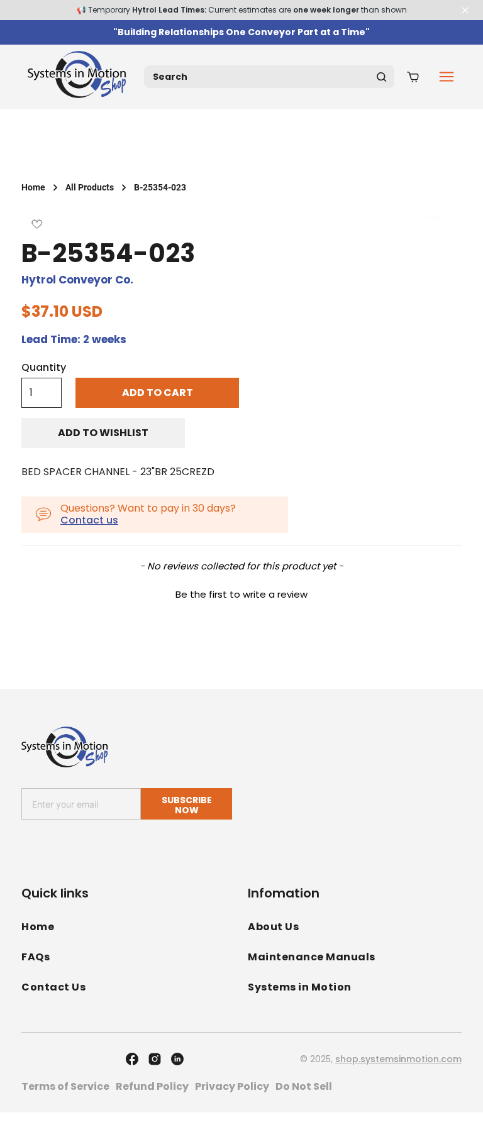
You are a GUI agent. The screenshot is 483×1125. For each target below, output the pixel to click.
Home (33, 187)
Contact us (89, 520)
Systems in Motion (300, 987)
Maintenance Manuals (311, 957)
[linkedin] (177, 1059)
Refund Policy (152, 1086)
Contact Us (53, 987)
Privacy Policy (232, 1086)
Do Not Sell (303, 1086)
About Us (273, 926)
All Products (89, 187)
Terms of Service (65, 1086)
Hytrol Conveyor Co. (77, 279)
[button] (241, 592)
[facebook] (132, 1059)
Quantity (43, 368)
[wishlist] (37, 224)
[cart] (413, 76)
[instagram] (154, 1059)
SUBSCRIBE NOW (187, 805)
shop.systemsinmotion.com (398, 1059)
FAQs (35, 957)
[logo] (79, 77)
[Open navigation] (446, 77)
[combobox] (269, 76)
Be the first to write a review (241, 594)
